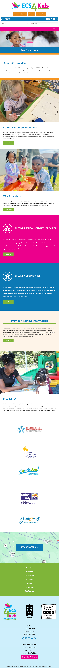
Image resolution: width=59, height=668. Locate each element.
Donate (31, 14)
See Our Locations (29, 547)
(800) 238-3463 (29, 629)
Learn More (8, 143)
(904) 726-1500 (6, 19)
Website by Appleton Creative (43, 666)
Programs (29, 568)
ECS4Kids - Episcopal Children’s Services (22, 666)
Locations (29, 587)
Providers (29, 572)
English (35, 23)
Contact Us (29, 591)
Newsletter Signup (19, 14)
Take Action (29, 575)
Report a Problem (29, 657)
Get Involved (41, 14)
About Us (29, 579)
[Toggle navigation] (54, 29)
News (29, 583)
